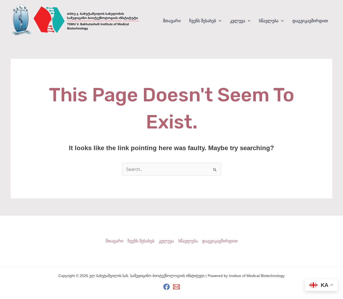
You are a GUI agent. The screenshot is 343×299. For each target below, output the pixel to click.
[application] (218, 21)
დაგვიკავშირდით (310, 21)
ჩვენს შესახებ (202, 21)
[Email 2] (176, 287)
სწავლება (268, 21)
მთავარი (172, 21)
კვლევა (237, 21)
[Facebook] (167, 287)
